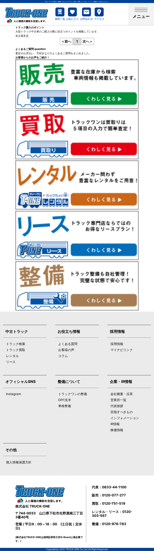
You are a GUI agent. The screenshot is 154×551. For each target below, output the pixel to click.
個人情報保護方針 (19, 462)
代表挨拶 (116, 406)
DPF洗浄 (64, 400)
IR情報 (115, 424)
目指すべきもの (121, 412)
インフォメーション (124, 418)
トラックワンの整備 (72, 394)
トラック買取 (15, 350)
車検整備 (64, 406)
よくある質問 (67, 344)
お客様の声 (66, 350)
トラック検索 (15, 344)
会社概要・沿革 (121, 394)
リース (11, 362)
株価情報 (116, 430)
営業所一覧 (118, 400)
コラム (63, 356)
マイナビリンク (121, 350)
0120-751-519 (113, 503)
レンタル (12, 356)
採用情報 (116, 344)
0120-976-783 (114, 524)
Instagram (13, 394)
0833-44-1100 (114, 487)
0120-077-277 (114, 495)
